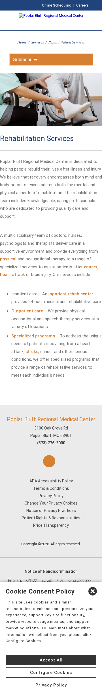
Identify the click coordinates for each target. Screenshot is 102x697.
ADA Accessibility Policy (51, 481)
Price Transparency (51, 525)
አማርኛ (31, 580)
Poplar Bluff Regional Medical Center (51, 419)
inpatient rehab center (70, 293)
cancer (90, 266)
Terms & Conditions (51, 488)
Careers (82, 5)
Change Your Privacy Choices (51, 503)
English (14, 580)
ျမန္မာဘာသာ (79, 580)
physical (8, 259)
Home (22, 42)
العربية (46, 580)
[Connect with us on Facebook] (49, 461)
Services (37, 42)
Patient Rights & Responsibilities (51, 518)
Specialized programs (33, 336)
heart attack (12, 274)
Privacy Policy (51, 495)
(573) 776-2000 (51, 443)
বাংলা (60, 580)
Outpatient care (27, 311)
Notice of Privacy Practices (51, 510)
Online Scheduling (56, 5)
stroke (32, 351)
